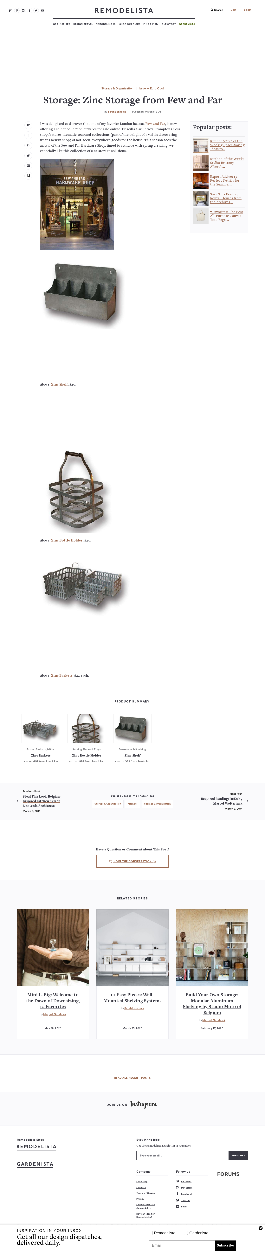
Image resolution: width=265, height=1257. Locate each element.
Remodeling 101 (106, 24)
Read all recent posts (132, 1078)
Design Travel (83, 24)
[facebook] (28, 135)
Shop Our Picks (129, 24)
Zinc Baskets (62, 676)
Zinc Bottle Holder (67, 540)
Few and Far (155, 124)
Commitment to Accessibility (145, 1206)
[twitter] (28, 155)
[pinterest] (28, 145)
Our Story (168, 24)
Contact (141, 1187)
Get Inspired (61, 24)
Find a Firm (150, 24)
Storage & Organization (117, 88)
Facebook (186, 1194)
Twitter (185, 1200)
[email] (28, 166)
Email (184, 1206)
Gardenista (187, 24)
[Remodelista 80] (17, 10)
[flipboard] (28, 125)
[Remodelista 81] (23, 10)
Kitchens (133, 804)
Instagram (186, 1188)
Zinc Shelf (59, 385)
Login (247, 10)
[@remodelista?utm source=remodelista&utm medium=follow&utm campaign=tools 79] (10, 10)
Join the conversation (134, 861)
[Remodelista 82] (29, 10)
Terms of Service (145, 1193)
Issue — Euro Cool (151, 88)
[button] (216, 10)
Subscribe (225, 1246)
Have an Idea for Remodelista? (145, 1216)
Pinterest (186, 1181)
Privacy (140, 1199)
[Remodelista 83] (36, 10)
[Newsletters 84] (42, 10)
